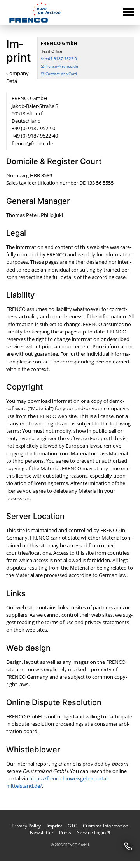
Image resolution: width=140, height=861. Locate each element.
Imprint (54, 826)
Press (65, 832)
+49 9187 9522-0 (60, 58)
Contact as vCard (60, 73)
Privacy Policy (26, 826)
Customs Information (105, 826)
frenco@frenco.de (61, 66)
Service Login (91, 832)
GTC (72, 826)
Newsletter (42, 832)
